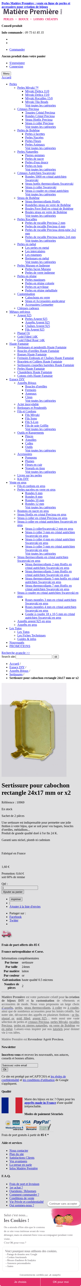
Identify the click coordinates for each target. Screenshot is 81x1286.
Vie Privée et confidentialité (26, 1201)
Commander (17, 49)
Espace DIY (17, 667)
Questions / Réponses (22, 1191)
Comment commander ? (24, 1194)
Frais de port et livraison (24, 1184)
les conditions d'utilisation (39, 1080)
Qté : (5, 883)
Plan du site (16, 1154)
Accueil (6, 77)
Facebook (15, 916)
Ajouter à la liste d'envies (24, 906)
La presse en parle (20, 1164)
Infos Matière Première (23, 1168)
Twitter (13, 920)
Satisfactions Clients (21, 1157)
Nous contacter (18, 1150)
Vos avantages (18, 1161)
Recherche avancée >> (16, 652)
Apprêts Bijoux (19, 670)
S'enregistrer (17, 63)
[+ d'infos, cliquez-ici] (27, 1131)
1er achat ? (16, 1187)
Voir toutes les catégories (40, 105)
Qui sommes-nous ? (21, 1205)
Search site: (9, 656)
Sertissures (16, 674)
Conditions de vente (21, 1198)
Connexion (16, 66)
